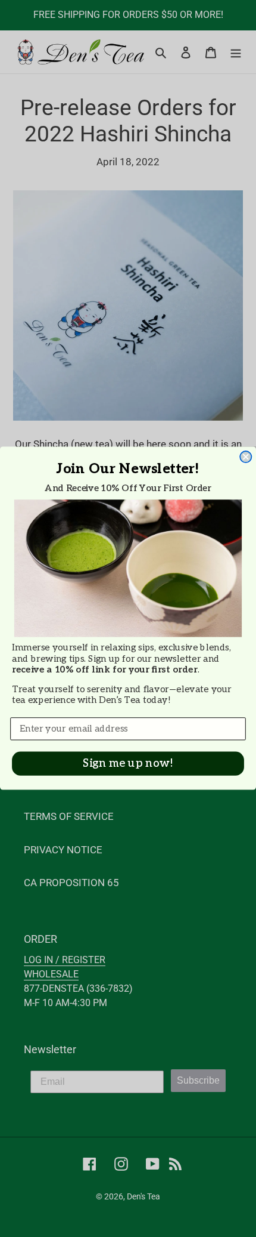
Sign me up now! (128, 764)
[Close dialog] (245, 457)
